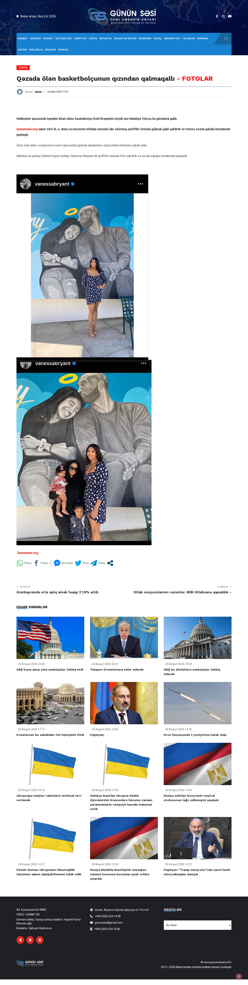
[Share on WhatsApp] (23, 563)
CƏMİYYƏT (80, 38)
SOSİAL (157, 38)
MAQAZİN (50, 49)
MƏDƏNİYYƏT (172, 38)
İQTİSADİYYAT (63, 38)
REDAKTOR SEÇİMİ (125, 38)
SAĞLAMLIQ (36, 49)
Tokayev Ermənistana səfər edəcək (117, 669)
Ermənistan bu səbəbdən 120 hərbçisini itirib (50, 735)
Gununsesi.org (26, 129)
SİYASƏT (48, 38)
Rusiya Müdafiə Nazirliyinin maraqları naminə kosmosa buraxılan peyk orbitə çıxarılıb (119, 874)
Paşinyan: (97, 735)
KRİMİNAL (202, 38)
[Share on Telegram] (97, 563)
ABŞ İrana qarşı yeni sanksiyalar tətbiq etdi (49, 669)
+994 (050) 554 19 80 (108, 916)
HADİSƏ (22, 49)
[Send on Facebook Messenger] (63, 563)
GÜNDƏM (35, 38)
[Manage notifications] (239, 976)
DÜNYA (93, 38)
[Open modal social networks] (110, 563)
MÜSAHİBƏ (145, 38)
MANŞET (23, 38)
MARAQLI (63, 49)
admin (38, 91)
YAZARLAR (189, 38)
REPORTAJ (105, 38)
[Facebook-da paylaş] (40, 563)
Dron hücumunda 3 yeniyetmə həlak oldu (195, 735)
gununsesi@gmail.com (109, 922)
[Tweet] (82, 563)
